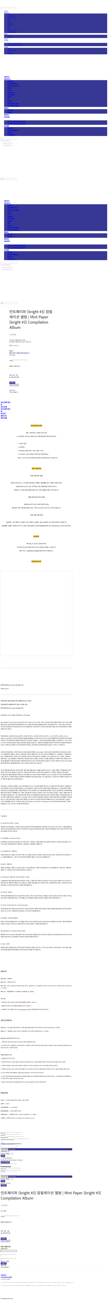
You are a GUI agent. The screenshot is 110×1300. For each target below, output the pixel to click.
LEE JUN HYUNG (12, 30)
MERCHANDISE (12, 50)
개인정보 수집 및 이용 (7, 1144)
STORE (6, 47)
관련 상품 (4, 418)
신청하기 (3, 1263)
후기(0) (3, 413)
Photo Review (7, 1158)
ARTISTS (6, 12)
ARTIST (10, 48)
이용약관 (3, 1275)
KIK (8, 27)
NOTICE (10, 35)
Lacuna (10, 22)
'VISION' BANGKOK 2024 (14, 45)
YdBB (9, 26)
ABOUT (6, 11)
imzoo (9, 29)
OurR (9, 21)
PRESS (9, 37)
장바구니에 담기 (5, 1241)
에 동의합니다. (11, 1144)
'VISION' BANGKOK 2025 (14, 44)
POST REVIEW (5, 1162)
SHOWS (6, 40)
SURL (9, 19)
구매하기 (3, 1185)
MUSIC (6, 39)
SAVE (2, 1156)
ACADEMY (10, 53)
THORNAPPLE (11, 16)
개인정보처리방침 (6, 1277)
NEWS (6, 34)
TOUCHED (10, 24)
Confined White (12, 32)
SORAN (10, 14)
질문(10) (4, 415)
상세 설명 (4, 406)
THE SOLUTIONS (12, 17)
